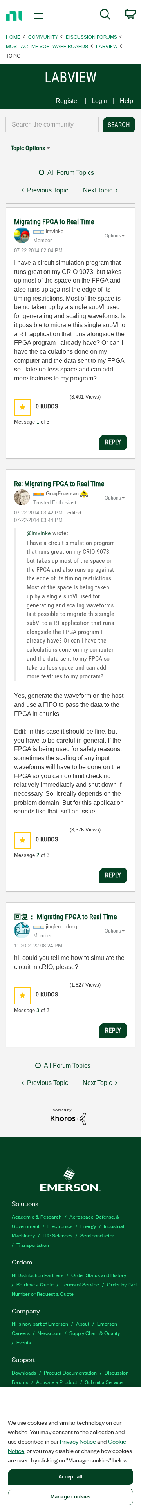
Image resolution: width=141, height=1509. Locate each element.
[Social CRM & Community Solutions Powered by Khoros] (68, 1116)
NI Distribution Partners (37, 1275)
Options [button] (113, 236)
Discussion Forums (91, 36)
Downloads (24, 1372)
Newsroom (49, 1333)
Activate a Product (56, 1382)
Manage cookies (70, 1497)
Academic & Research (36, 1216)
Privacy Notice (78, 1441)
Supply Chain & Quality (94, 1333)
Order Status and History (98, 1275)
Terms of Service (80, 1284)
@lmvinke (39, 533)
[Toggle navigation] (39, 16)
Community (43, 36)
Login (99, 101)
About (82, 1323)
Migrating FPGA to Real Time (54, 221)
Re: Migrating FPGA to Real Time (59, 484)
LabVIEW (107, 46)
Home (13, 36)
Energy (88, 1226)
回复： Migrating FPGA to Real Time (65, 917)
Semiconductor (97, 1235)
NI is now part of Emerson (40, 1323)
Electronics (59, 1226)
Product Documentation (70, 1372)
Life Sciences (57, 1235)
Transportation (32, 1244)
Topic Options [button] (28, 148)
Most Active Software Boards (47, 46)
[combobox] (52, 124)
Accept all (70, 1477)
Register (67, 101)
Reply (113, 442)
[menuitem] (105, 15)
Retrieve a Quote (35, 1284)
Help (126, 101)
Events (23, 1342)
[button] (22, 407)
